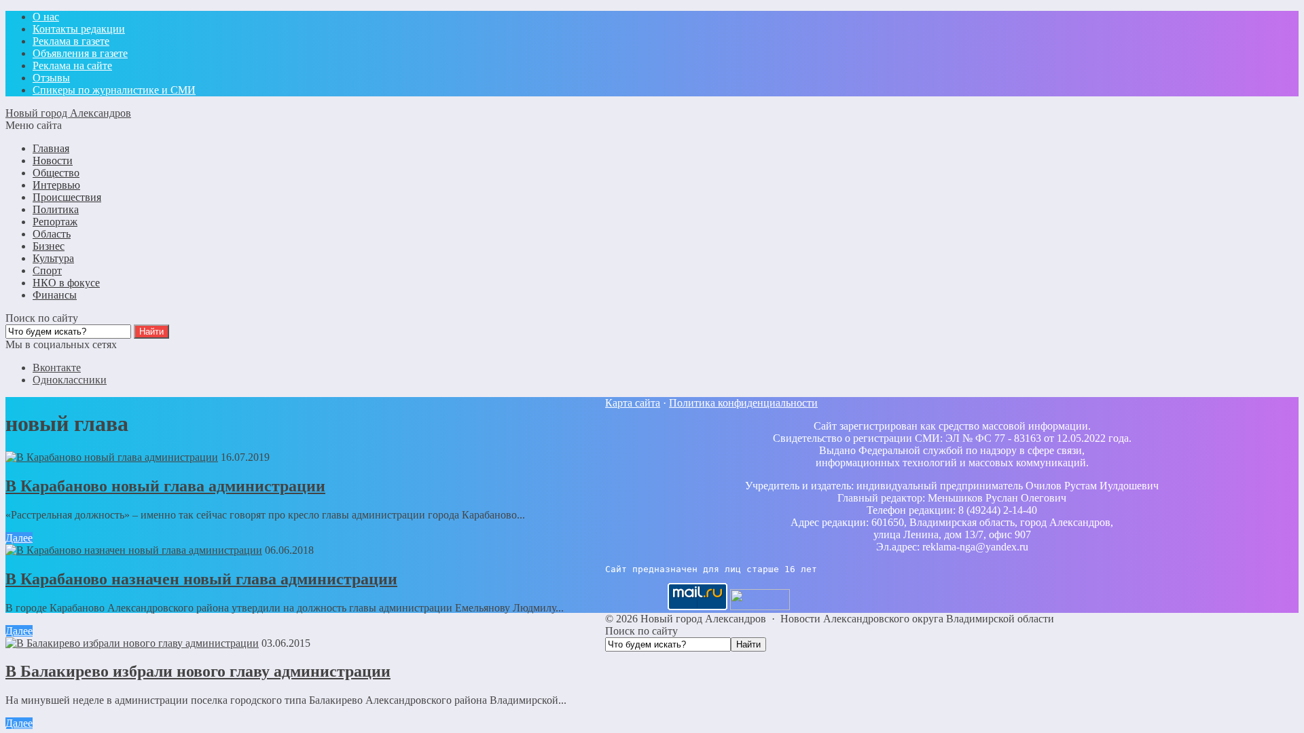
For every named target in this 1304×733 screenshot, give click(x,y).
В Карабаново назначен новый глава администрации (201, 579)
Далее (19, 538)
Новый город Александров (68, 113)
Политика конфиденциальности (743, 403)
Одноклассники (70, 380)
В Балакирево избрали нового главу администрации (198, 671)
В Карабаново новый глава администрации (165, 486)
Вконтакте (57, 367)
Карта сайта (632, 403)
